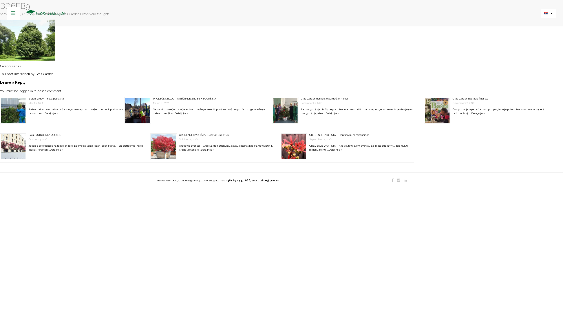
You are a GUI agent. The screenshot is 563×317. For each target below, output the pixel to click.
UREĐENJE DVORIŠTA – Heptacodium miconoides (339, 134)
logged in (26, 91)
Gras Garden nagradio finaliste (470, 98)
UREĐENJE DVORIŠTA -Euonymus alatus (203, 134)
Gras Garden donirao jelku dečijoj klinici (324, 98)
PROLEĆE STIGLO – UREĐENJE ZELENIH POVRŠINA (184, 98)
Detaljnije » (51, 113)
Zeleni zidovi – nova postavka (46, 98)
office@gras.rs (269, 180)
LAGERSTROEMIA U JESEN (45, 134)
